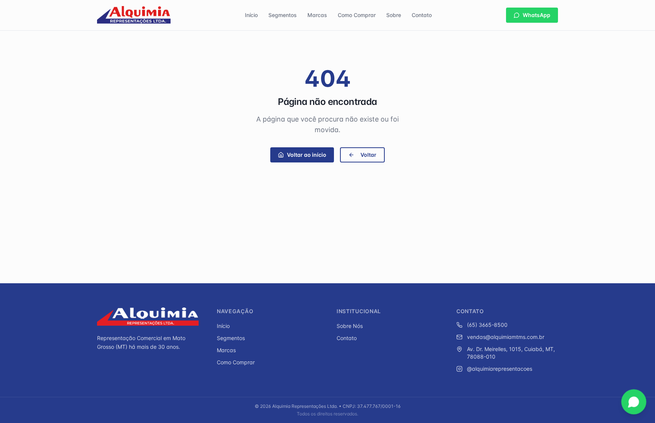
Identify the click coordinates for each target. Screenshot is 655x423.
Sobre (393, 15)
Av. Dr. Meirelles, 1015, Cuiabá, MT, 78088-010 (511, 353)
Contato (422, 15)
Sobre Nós (350, 326)
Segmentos (282, 15)
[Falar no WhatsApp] (634, 402)
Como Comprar (357, 15)
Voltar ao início (306, 154)
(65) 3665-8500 (487, 325)
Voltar (368, 154)
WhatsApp (536, 15)
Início (251, 15)
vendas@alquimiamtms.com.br (505, 337)
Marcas (317, 15)
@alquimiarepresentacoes (499, 368)
